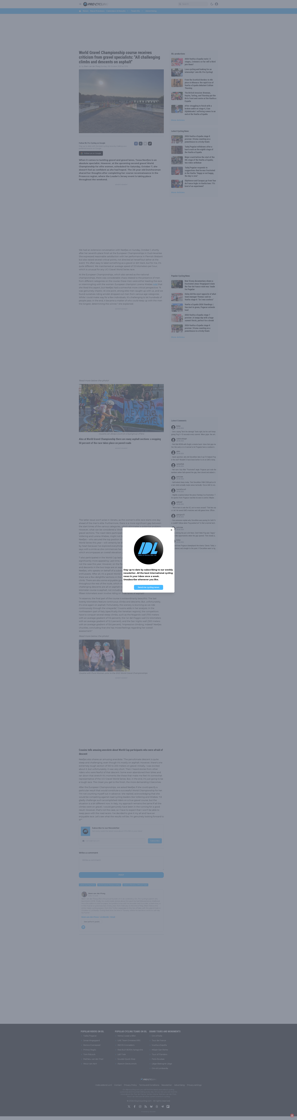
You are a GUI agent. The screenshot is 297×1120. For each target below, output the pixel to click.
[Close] (171, 530)
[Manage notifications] (292, 1115)
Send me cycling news (148, 587)
